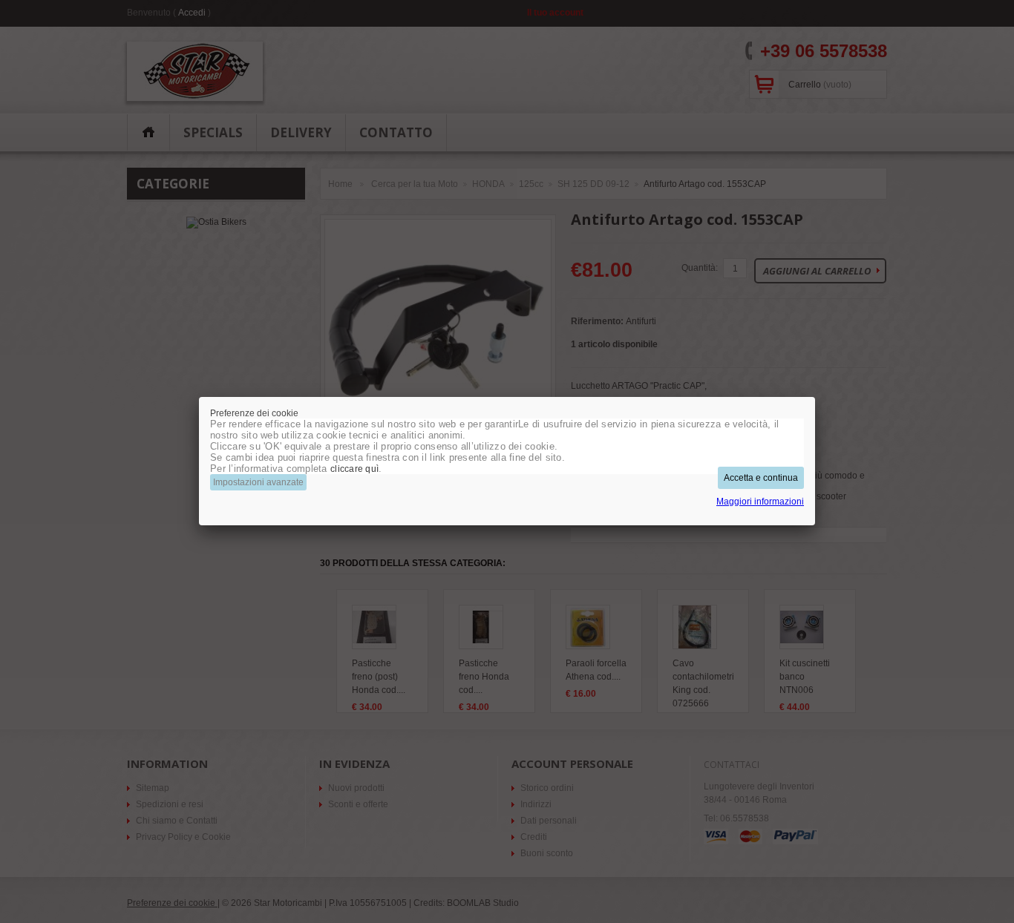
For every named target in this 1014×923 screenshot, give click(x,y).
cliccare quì (354, 469)
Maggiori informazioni (760, 501)
